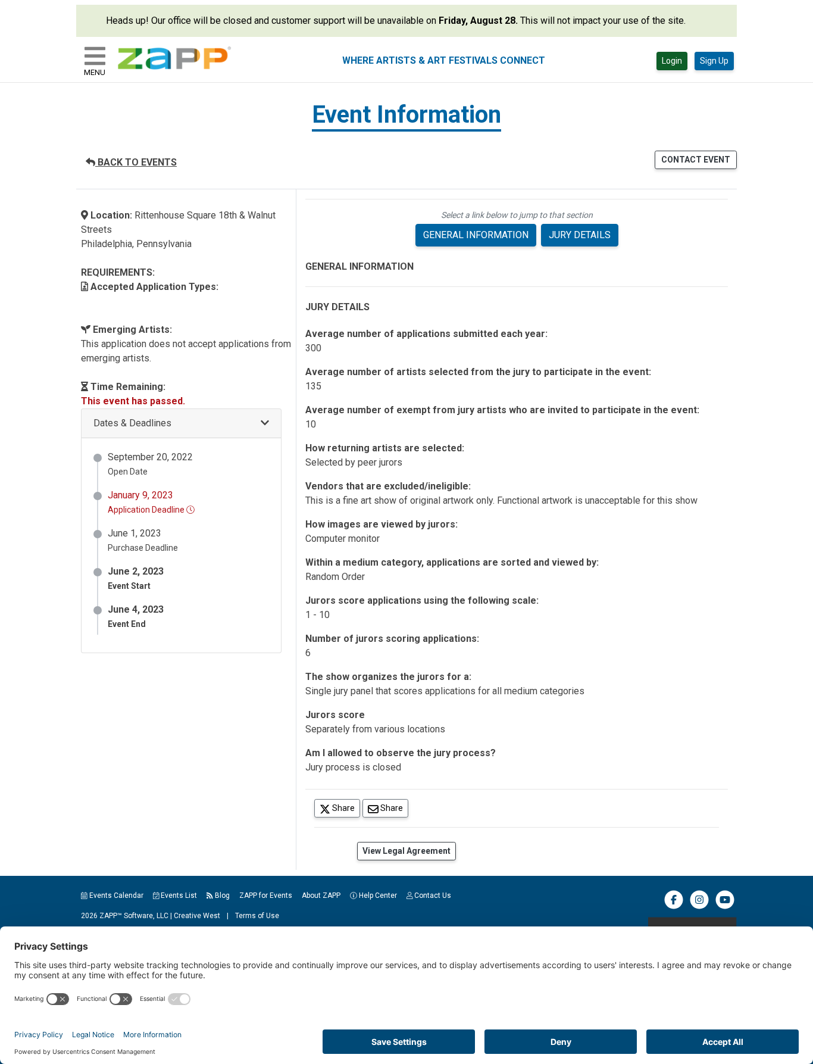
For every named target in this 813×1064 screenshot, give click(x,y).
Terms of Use (257, 916)
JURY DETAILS (580, 235)
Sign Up (714, 60)
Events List (178, 895)
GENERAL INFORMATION (476, 235)
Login (672, 60)
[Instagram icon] (699, 907)
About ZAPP (321, 895)
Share (345, 808)
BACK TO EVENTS (136, 162)
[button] (181, 423)
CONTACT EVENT (695, 159)
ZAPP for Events (265, 895)
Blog (221, 895)
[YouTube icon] (725, 907)
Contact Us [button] (431, 895)
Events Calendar (115, 895)
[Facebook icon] (674, 907)
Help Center (377, 895)
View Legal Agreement (406, 851)
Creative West (197, 916)
